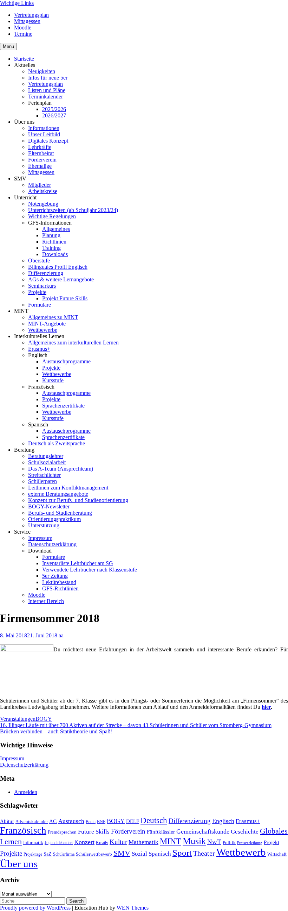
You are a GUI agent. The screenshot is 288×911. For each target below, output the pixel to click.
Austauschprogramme (66, 361)
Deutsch (153, 820)
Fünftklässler (161, 832)
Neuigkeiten (41, 71)
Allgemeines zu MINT (53, 317)
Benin (91, 821)
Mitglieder (39, 185)
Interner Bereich (46, 601)
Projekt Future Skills (64, 298)
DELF (132, 821)
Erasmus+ (39, 349)
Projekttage (33, 854)
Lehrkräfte (39, 147)
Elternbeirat (41, 153)
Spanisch (160, 853)
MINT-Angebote (47, 324)
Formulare (39, 305)
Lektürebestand (59, 582)
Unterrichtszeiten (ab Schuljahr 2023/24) (73, 210)
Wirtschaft (277, 854)
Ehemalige (40, 166)
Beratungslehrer (45, 456)
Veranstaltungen (17, 719)
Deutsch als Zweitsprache (56, 443)
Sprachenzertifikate (63, 406)
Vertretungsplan (31, 15)
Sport (182, 852)
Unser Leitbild (44, 134)
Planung (51, 235)
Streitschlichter (44, 475)
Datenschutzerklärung (52, 544)
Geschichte (244, 831)
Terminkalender (45, 97)
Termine (23, 34)
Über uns (19, 863)
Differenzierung (45, 273)
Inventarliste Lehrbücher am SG (77, 563)
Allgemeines (56, 229)
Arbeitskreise (42, 191)
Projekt (271, 842)
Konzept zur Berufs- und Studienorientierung (78, 500)
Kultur (118, 841)
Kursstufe (53, 380)
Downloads (55, 254)
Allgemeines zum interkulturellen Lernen (73, 342)
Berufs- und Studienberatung (60, 513)
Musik (194, 841)
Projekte (37, 292)
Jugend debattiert (59, 842)
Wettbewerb (241, 852)
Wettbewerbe (42, 330)
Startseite (24, 59)
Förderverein (42, 160)
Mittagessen (27, 21)
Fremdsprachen (62, 832)
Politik (229, 842)
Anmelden (25, 792)
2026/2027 (54, 115)
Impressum (40, 538)
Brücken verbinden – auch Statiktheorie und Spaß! (56, 731)
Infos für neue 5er (47, 78)
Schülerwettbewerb (94, 854)
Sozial (139, 853)
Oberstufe (39, 260)
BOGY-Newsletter (49, 506)
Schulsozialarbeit (47, 462)
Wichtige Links (17, 3)
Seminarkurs (42, 286)
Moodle (22, 27)
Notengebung (43, 204)
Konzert (84, 841)
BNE (101, 821)
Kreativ (102, 842)
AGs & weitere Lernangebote (61, 279)
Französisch (23, 830)
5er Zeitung (55, 576)
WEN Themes (133, 908)
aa (61, 635)
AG (53, 821)
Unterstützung (43, 525)
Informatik (33, 842)
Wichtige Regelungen (52, 216)
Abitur (7, 821)
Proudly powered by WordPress (35, 908)
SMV (121, 853)
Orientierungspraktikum (54, 519)
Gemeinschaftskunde (202, 831)
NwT (214, 841)
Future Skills (94, 831)
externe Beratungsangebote (58, 494)
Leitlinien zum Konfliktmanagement (68, 488)
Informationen (43, 128)
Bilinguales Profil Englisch (57, 267)
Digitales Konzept (48, 141)
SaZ (48, 854)
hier (266, 707)
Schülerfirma (63, 854)
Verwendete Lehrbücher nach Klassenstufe (89, 570)
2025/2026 (54, 109)
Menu (8, 46)
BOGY (43, 719)
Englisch (223, 820)
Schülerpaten (42, 481)
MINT (170, 841)
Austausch (71, 820)
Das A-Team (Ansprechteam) (60, 469)
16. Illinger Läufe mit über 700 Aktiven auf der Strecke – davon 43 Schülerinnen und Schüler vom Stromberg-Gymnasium (135, 725)
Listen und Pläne (46, 90)
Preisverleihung (249, 843)
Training (51, 248)
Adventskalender (31, 821)
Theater (204, 853)
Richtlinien (54, 242)
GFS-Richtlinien (60, 588)
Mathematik (143, 841)
